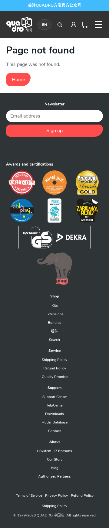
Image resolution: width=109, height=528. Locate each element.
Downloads (54, 413)
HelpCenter (54, 405)
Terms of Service (29, 495)
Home (18, 79)
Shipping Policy (54, 359)
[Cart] (85, 24)
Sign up (54, 130)
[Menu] (98, 24)
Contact (54, 430)
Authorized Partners (54, 476)
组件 (54, 331)
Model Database (54, 422)
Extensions (55, 314)
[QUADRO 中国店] (19, 24)
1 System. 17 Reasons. (54, 450)
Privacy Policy (56, 495)
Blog (54, 467)
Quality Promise (55, 376)
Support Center (54, 396)
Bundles (54, 322)
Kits (54, 305)
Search (54, 339)
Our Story (54, 459)
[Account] (73, 24)
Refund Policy (54, 368)
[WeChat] (54, 149)
